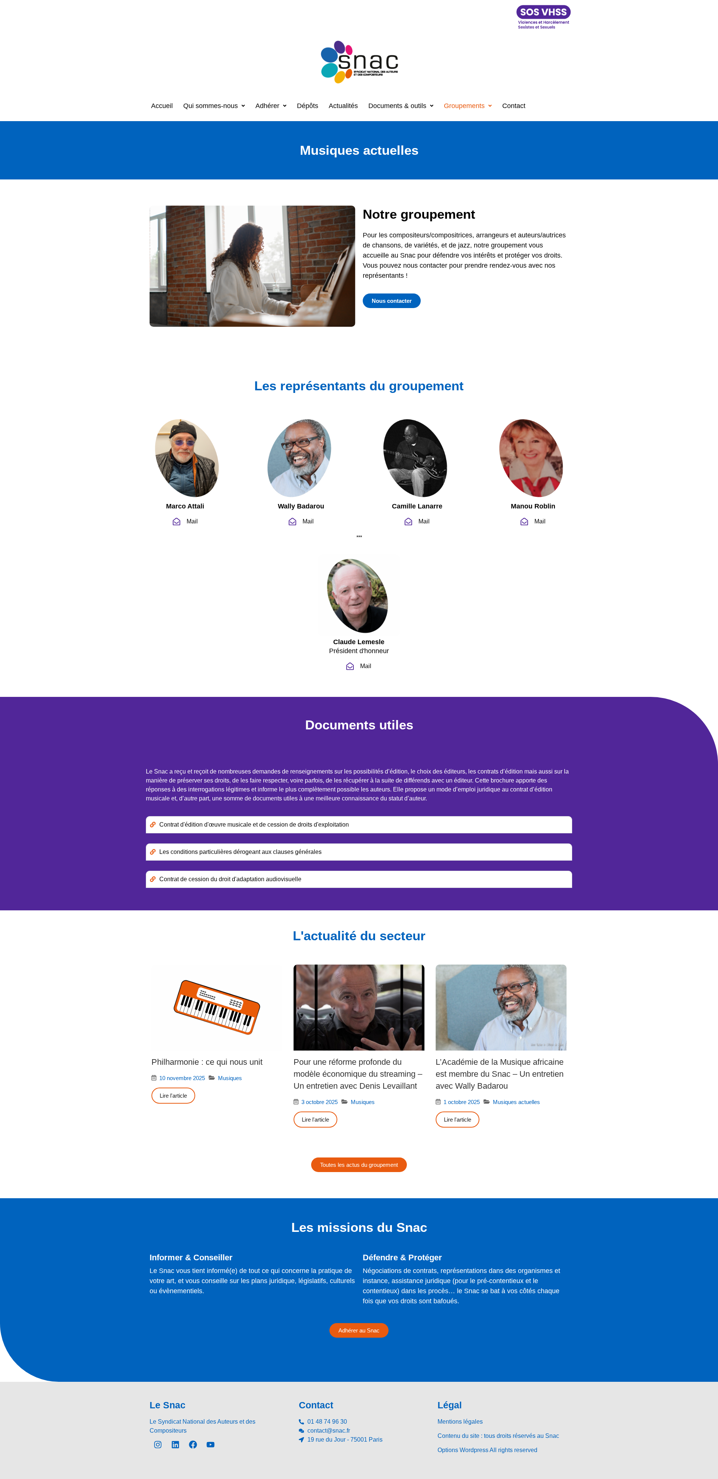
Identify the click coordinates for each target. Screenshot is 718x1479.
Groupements (464, 106)
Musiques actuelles (516, 1102)
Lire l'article (173, 1095)
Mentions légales (460, 1421)
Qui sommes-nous (210, 106)
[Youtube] (210, 1444)
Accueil (162, 106)
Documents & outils (397, 106)
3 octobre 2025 (319, 1102)
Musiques (230, 1078)
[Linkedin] (175, 1444)
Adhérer (267, 106)
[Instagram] (158, 1444)
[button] (214, 105)
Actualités (343, 106)
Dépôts (307, 106)
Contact (513, 106)
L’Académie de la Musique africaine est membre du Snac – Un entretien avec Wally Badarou (500, 1074)
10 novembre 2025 (182, 1078)
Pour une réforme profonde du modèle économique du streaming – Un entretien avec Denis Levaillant (358, 1074)
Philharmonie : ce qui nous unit (207, 1062)
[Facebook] (193, 1444)
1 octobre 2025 (462, 1102)
